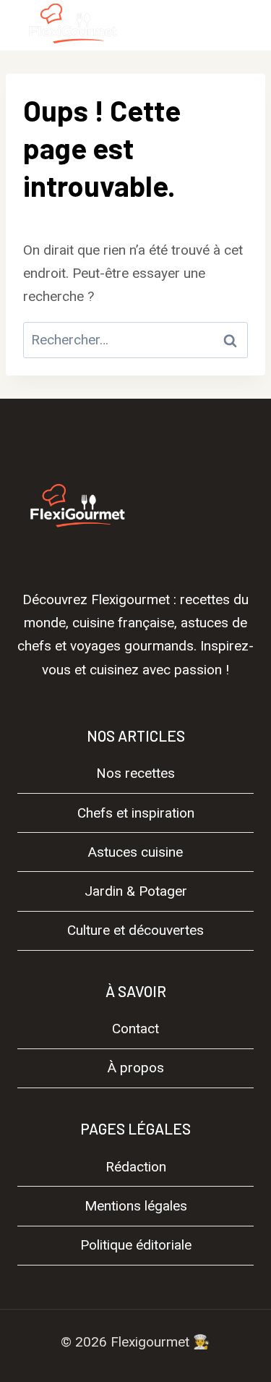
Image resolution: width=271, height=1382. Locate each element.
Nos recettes (135, 773)
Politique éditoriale (136, 1245)
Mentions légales (136, 1205)
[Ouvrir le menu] (237, 25)
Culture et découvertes (135, 930)
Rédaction (136, 1166)
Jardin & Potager (136, 891)
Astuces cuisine (135, 852)
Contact (135, 1028)
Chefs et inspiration (135, 813)
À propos (136, 1067)
